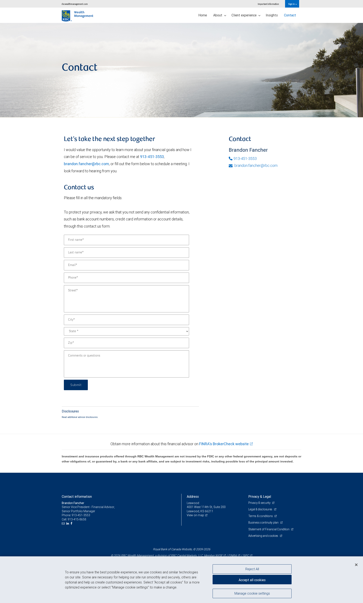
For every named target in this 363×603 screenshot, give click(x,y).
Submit (75, 385)
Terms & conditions (261, 516)
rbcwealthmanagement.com (75, 4)
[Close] (356, 564)
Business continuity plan (263, 522)
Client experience (244, 15)
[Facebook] (72, 523)
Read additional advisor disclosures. (80, 417)
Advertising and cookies (263, 536)
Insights (272, 15)
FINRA (232, 555)
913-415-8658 (77, 519)
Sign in (291, 4)
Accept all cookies (252, 580)
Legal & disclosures (260, 509)
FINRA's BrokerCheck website (224, 443)
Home (202, 15)
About (218, 15)
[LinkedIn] (68, 523)
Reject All (252, 569)
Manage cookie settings (252, 593)
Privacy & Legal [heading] (259, 496)
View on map (195, 515)
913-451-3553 (152, 156)
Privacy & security (259, 503)
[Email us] (64, 523)
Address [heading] (193, 496)
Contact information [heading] (77, 496)
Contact (290, 15)
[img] (181, 70)
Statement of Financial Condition (269, 529)
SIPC (246, 555)
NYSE (218, 555)
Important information (268, 4)
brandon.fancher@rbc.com (86, 163)
